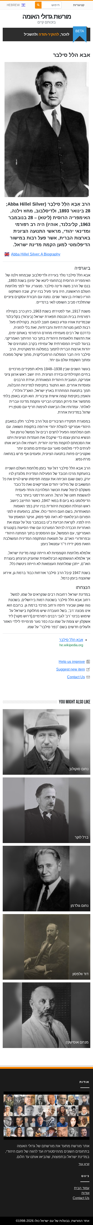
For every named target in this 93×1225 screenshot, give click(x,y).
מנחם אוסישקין (77, 1042)
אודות (85, 1193)
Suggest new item (70, 669)
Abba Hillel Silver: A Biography (35, 254)
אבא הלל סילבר (71, 640)
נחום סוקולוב (78, 769)
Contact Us (76, 677)
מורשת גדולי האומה (46, 16)
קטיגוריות (78, 5)
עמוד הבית (81, 1188)
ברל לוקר (81, 837)
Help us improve (72, 662)
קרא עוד (84, 1164)
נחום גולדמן (79, 906)
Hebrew (13, 5)
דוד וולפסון (80, 974)
